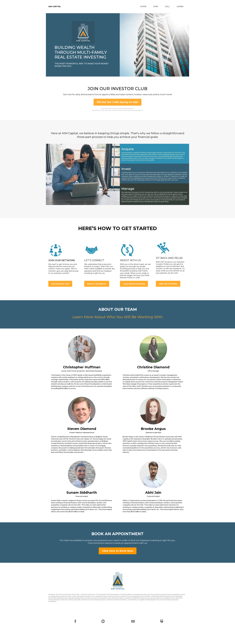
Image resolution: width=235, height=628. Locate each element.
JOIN (155, 6)
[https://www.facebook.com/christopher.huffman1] (75, 621)
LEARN (180, 6)
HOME (143, 6)
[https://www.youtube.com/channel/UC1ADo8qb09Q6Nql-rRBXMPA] (132, 621)
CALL (167, 6)
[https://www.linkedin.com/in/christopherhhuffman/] (103, 621)
